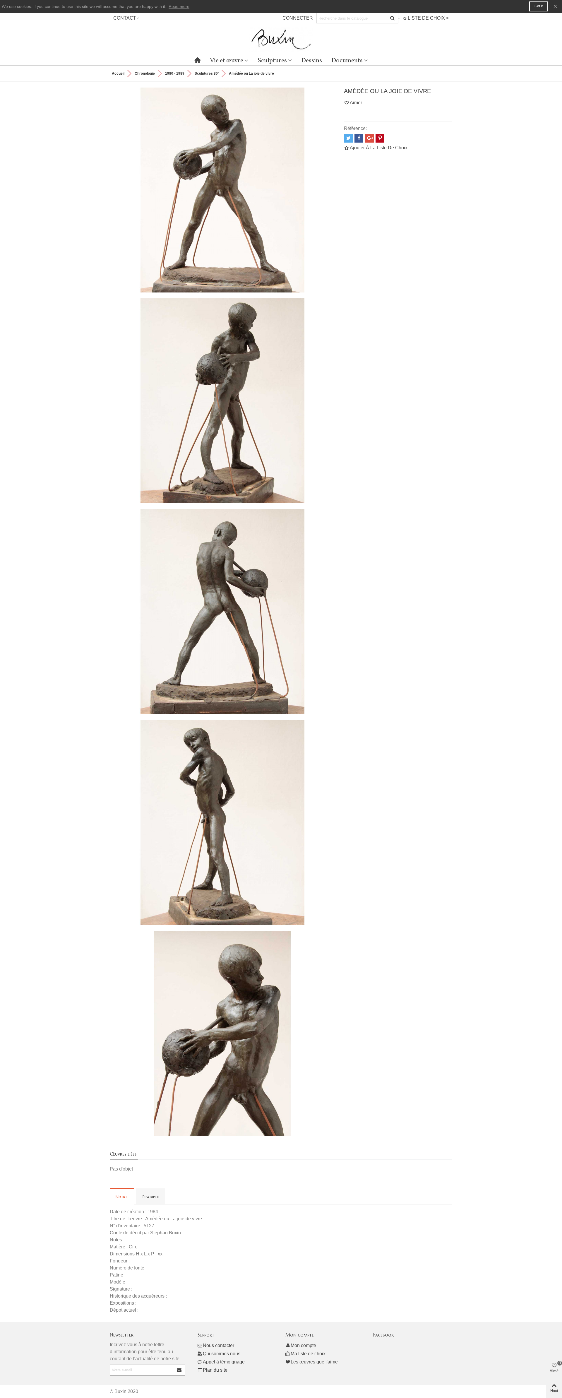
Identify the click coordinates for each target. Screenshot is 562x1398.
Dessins (311, 61)
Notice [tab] (122, 1196)
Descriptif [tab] (150, 1196)
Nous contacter (218, 1345)
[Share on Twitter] (348, 138)
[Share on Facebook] (358, 138)
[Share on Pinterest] (380, 138)
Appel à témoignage (224, 1361)
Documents (347, 61)
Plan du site (215, 1370)
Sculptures (272, 61)
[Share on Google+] (369, 138)
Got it (538, 6)
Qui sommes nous (221, 1353)
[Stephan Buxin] (281, 39)
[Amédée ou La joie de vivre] (222, 189)
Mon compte (303, 1345)
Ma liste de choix (308, 1353)
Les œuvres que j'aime (314, 1361)
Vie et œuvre (226, 61)
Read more (179, 6)
